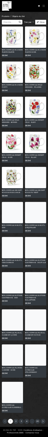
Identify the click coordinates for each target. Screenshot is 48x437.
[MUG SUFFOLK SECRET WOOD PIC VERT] (35, 177)
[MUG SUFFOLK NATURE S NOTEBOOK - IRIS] (12, 282)
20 (37, 421)
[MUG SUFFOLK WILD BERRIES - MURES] (12, 107)
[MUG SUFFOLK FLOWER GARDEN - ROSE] (12, 355)
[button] (29, 22)
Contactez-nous (32, 433)
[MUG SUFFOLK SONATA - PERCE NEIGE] (12, 247)
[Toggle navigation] (43, 6)
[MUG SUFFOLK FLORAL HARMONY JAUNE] (12, 320)
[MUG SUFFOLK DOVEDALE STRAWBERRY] (35, 355)
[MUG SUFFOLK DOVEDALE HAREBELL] (12, 392)
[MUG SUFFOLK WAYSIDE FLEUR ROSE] (35, 37)
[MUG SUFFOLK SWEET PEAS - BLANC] (35, 142)
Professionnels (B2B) (15, 433)
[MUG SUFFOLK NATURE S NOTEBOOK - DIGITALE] (35, 247)
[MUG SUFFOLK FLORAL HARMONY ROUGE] (35, 320)
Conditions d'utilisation (33, 430)
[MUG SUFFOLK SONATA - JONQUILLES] (35, 212)
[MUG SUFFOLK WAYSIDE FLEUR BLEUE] (12, 37)
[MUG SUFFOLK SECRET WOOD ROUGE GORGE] (12, 177)
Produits (5, 16)
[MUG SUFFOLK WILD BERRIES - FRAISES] (35, 72)
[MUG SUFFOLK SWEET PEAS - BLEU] (35, 107)
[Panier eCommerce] (38, 5)
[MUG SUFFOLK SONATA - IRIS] (12, 212)
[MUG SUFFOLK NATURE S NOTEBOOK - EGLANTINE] (35, 282)
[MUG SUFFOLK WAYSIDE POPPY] (12, 72)
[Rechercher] (19, 22)
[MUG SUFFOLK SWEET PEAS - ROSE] (12, 142)
